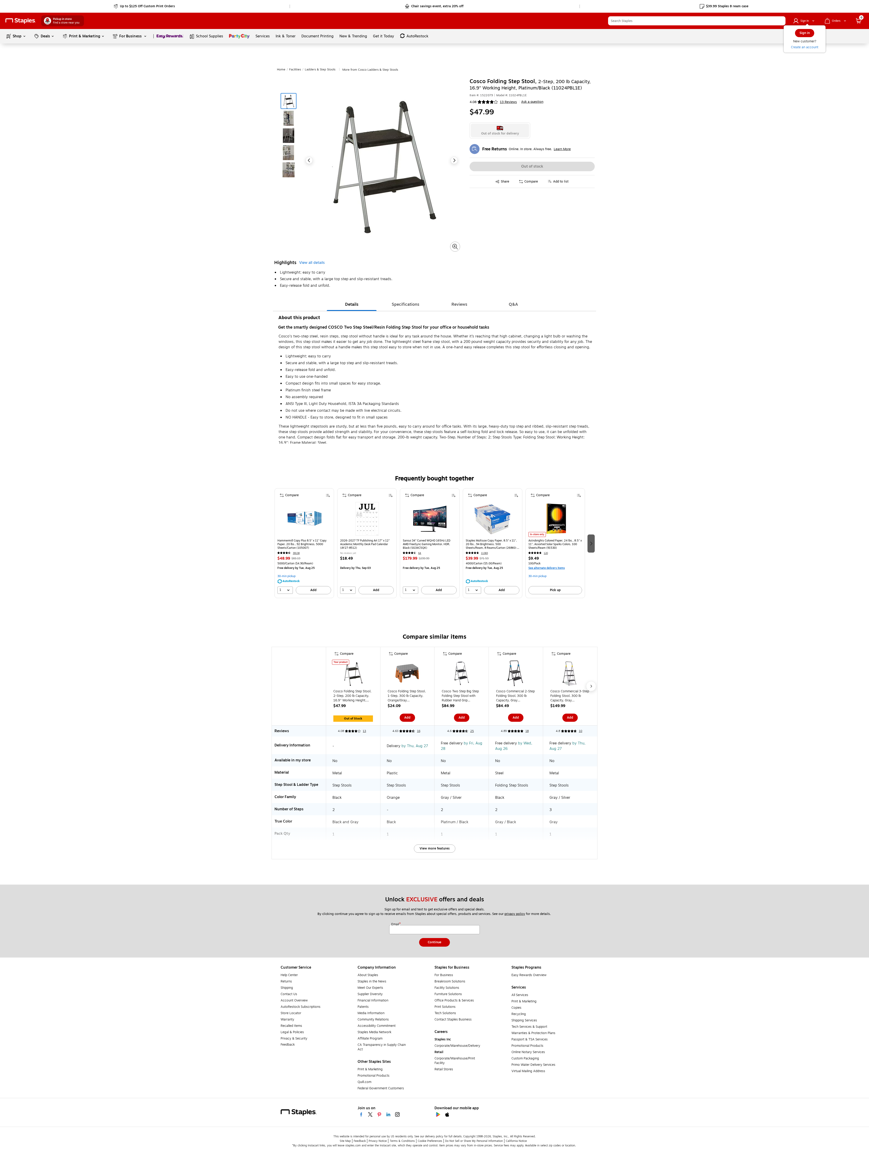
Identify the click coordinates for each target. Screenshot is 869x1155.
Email (395, 924)
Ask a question (532, 102)
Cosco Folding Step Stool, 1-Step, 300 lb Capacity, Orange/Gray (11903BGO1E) (407, 696)
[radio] (500, 130)
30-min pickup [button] (286, 576)
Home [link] (281, 69)
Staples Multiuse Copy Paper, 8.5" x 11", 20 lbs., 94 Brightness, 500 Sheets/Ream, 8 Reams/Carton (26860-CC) (491, 544)
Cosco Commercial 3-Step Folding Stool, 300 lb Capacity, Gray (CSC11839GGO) (569, 696)
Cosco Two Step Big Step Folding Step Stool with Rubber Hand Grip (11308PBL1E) (460, 696)
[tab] (352, 304)
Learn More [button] (562, 149)
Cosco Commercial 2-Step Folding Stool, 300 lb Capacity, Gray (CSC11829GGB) (515, 696)
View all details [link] (312, 262)
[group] (304, 543)
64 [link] (419, 553)
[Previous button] (309, 160)
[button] (781, 21)
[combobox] (696, 20)
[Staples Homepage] (20, 21)
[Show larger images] (455, 247)
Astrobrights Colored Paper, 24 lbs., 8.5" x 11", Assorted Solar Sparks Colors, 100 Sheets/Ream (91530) (555, 544)
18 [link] (527, 731)
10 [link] (580, 731)
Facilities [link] (295, 69)
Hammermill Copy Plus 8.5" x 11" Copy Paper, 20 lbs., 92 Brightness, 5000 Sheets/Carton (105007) (302, 544)
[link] (145, 6)
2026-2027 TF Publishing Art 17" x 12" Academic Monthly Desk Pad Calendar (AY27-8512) (365, 544)
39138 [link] (296, 553)
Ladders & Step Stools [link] (320, 69)
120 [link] (546, 553)
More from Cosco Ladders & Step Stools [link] (370, 69)
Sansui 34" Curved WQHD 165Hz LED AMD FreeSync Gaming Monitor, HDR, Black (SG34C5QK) (426, 544)
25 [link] (472, 731)
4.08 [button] (473, 102)
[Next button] (454, 160)
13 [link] (364, 731)
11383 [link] (484, 553)
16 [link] (418, 731)
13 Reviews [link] (508, 102)
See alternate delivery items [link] (546, 568)
